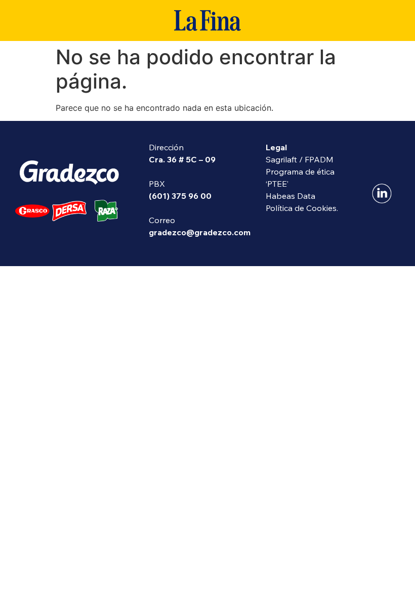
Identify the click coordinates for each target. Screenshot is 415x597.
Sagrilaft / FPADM (300, 159)
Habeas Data (290, 196)
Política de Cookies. (302, 208)
